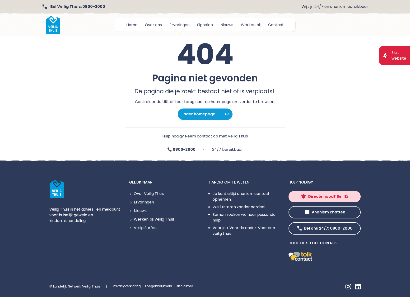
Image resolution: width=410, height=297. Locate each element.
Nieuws (140, 210)
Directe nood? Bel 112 (328, 196)
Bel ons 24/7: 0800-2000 (328, 228)
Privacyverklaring (127, 286)
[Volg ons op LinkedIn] (358, 286)
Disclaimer (184, 286)
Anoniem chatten (328, 212)
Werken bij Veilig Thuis (154, 219)
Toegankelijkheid (158, 286)
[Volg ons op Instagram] (348, 286)
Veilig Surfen (145, 228)
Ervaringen (144, 202)
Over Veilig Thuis (149, 193)
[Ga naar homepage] (53, 25)
